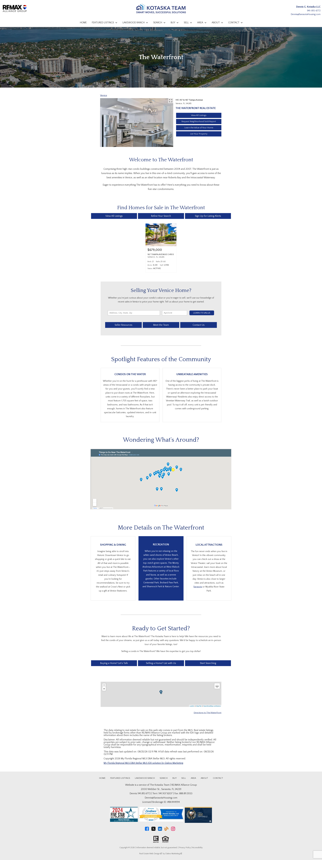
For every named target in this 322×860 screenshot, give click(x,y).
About (204, 778)
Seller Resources (123, 325)
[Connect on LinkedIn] (160, 830)
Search (164, 778)
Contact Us (199, 325)
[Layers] (217, 686)
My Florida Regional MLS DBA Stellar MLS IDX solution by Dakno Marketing (143, 763)
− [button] (104, 688)
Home (83, 22)
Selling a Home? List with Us (161, 663)
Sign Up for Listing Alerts (208, 216)
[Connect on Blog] (167, 830)
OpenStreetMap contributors (212, 706)
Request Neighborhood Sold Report (199, 121)
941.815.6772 (144, 793)
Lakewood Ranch (145, 778)
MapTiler (199, 706)
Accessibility (197, 847)
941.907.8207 (165, 793)
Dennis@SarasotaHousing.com (305, 14)
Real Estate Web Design (149, 854)
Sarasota (197, 586)
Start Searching (208, 663)
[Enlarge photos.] (170, 100)
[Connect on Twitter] (153, 830)
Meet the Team (161, 325)
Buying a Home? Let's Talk (114, 663)
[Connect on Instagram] (173, 830)
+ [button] (104, 685)
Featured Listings (120, 778)
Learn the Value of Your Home (198, 127)
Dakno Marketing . (173, 854)
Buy (174, 778)
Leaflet (192, 706)
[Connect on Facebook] (147, 830)
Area (193, 778)
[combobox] (134, 312)
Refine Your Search (161, 216)
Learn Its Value (201, 313)
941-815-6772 (313, 10)
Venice (103, 95)
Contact (218, 778)
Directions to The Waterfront (207, 712)
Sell (183, 778)
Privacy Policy (185, 847)
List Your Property (198, 134)
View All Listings (198, 115)
